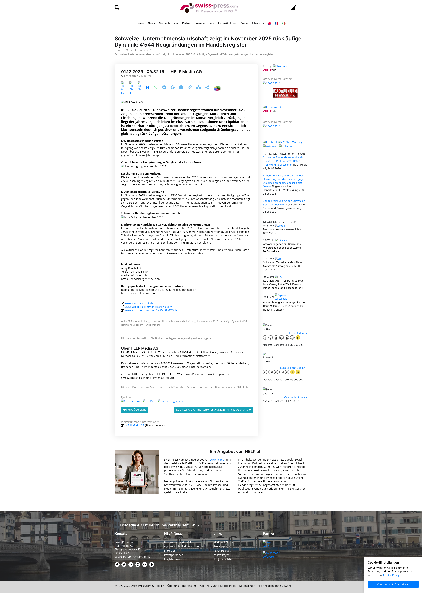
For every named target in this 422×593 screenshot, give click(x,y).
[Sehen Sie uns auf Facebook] (270, 142)
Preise (244, 23)
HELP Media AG (135, 425)
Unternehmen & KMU (177, 542)
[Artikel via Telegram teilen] (164, 88)
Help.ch (159, 586)
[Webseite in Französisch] (276, 23)
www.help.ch (218, 459)
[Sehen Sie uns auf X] (290, 142)
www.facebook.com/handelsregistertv (148, 307)
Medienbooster (168, 23)
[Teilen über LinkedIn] (139, 88)
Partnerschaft (222, 550)
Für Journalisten (223, 559)
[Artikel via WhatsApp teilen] (156, 88)
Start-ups (170, 550)
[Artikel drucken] (147, 88)
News (151, 23)
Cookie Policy (228, 586)
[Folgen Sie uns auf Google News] (173, 88)
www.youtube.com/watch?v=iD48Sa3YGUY (151, 310)
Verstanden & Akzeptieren (393, 584)
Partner (186, 23)
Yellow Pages (221, 555)
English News (172, 559)
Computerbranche (137, 50)
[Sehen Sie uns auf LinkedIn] (285, 146)
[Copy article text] (181, 88)
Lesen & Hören (227, 23)
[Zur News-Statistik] (217, 88)
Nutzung (212, 586)
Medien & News (223, 542)
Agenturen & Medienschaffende (184, 546)
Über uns (258, 23)
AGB (201, 586)
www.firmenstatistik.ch (139, 303)
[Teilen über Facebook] (123, 88)
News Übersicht (136, 409)
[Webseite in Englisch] (269, 23)
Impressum (189, 586)
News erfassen (204, 23)
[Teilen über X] (131, 88)
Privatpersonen (173, 555)
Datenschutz (247, 586)
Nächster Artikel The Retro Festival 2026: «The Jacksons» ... (212, 409)
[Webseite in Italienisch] (284, 23)
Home (140, 23)
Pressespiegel (222, 546)
